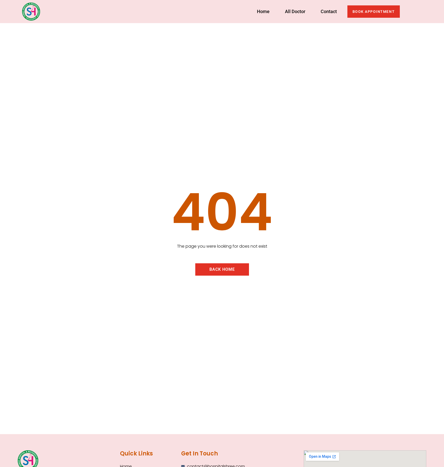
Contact (329, 11)
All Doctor (295, 11)
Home (263, 11)
